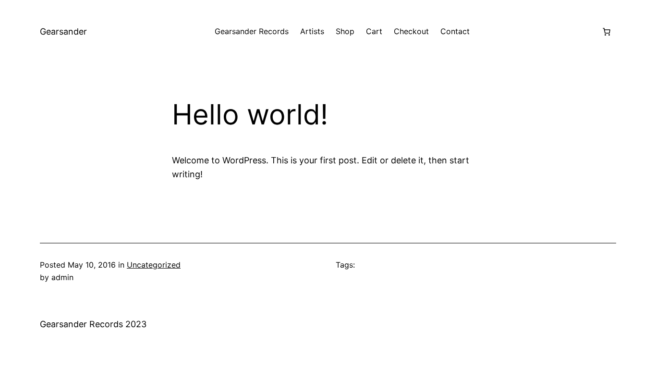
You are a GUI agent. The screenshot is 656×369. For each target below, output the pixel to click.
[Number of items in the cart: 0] (606, 31)
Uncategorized (154, 265)
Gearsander (63, 31)
